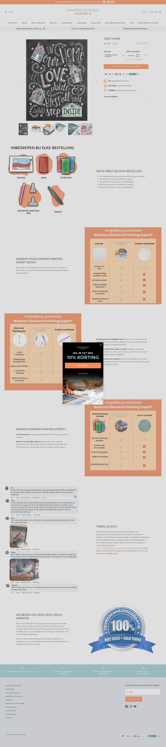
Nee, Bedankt (83, 373)
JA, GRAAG (83, 365)
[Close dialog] (100, 345)
